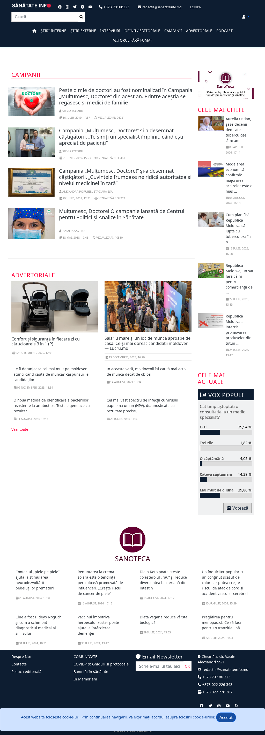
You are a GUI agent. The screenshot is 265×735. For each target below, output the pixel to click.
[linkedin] (218, 705)
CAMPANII (173, 30)
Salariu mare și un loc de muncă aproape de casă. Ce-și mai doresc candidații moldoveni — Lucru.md (147, 343)
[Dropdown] (245, 16)
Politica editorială (26, 671)
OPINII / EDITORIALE (142, 30)
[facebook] (201, 705)
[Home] (34, 30)
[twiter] (210, 705)
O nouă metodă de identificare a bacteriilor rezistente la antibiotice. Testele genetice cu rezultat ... (51, 405)
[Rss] (236, 705)
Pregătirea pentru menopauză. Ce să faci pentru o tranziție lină (221, 622)
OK (187, 666)
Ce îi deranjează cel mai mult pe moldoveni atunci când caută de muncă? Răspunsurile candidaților (51, 374)
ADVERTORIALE (199, 30)
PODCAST (224, 30)
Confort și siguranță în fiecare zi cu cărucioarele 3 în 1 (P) (45, 341)
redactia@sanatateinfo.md (224, 669)
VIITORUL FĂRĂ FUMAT (132, 40)
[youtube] (228, 705)
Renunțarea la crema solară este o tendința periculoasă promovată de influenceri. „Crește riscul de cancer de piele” (100, 582)
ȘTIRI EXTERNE (83, 30)
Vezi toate (19, 429)
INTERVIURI (110, 30)
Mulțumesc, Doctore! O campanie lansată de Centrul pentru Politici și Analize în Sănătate (121, 214)
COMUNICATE (85, 656)
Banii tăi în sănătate (90, 671)
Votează (239, 508)
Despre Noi (21, 656)
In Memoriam (85, 679)
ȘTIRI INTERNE (53, 30)
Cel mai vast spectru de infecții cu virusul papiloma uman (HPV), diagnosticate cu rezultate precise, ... (142, 405)
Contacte (19, 664)
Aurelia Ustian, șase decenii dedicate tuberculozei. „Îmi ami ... (238, 129)
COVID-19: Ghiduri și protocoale (101, 664)
